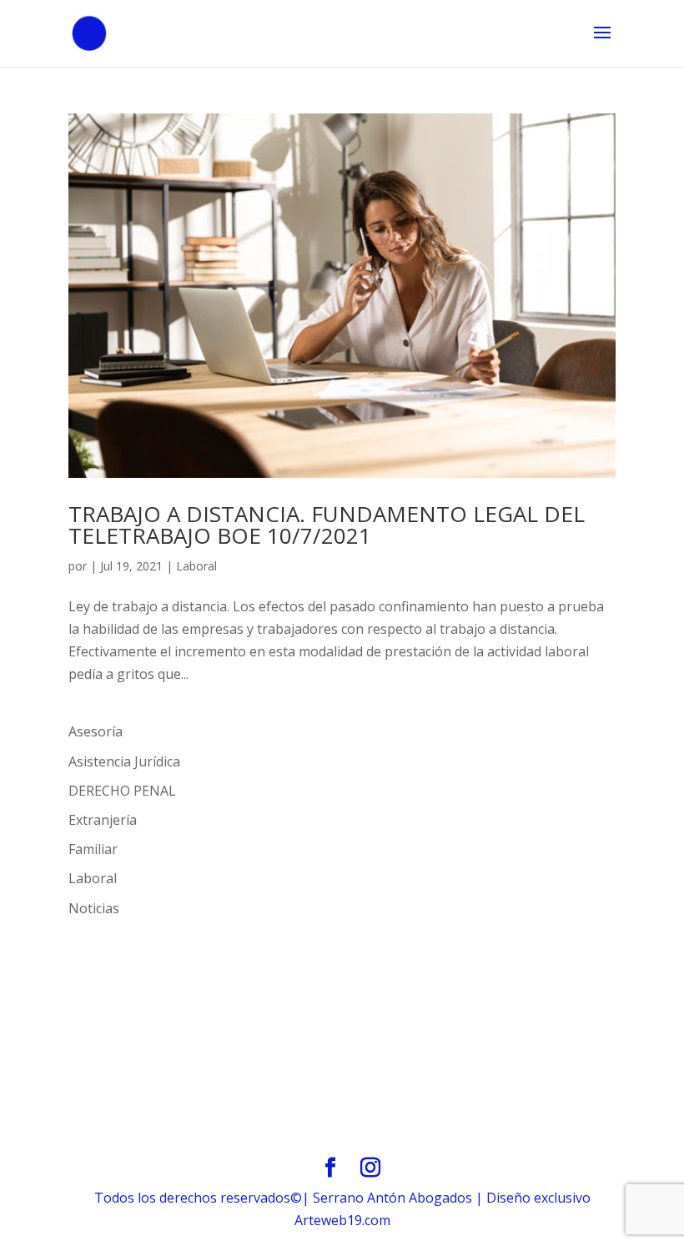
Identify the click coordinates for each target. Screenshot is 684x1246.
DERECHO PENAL (122, 790)
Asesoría (95, 731)
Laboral (196, 566)
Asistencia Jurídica (124, 761)
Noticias (93, 908)
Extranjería (102, 820)
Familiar (93, 849)
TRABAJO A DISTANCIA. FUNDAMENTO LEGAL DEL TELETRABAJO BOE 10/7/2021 (326, 524)
